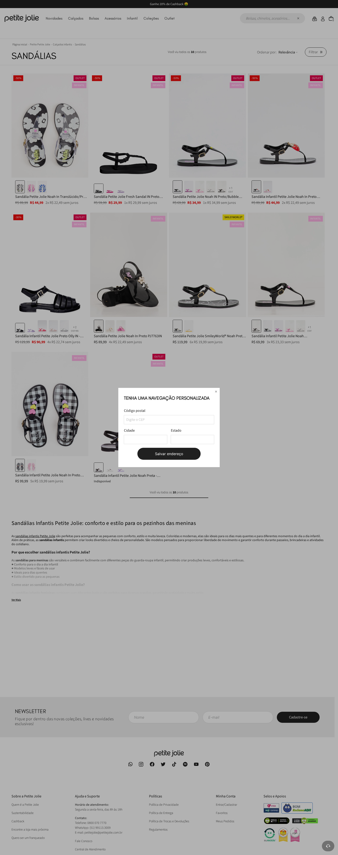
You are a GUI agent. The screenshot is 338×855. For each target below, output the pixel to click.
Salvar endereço (169, 453)
